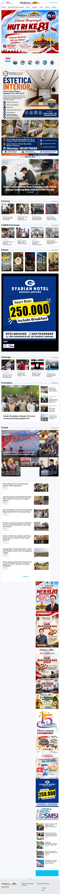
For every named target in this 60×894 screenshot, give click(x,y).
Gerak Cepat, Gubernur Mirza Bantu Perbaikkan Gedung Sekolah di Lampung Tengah (53, 390)
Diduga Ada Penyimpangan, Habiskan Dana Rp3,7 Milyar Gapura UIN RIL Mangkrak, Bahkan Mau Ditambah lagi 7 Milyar (51, 844)
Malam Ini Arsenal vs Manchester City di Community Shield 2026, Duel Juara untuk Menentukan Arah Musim (8, 376)
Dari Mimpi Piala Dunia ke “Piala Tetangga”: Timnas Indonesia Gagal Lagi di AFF (22, 374)
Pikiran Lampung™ (5, 887)
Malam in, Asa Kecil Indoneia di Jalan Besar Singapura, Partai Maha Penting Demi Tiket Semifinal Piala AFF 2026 (37, 374)
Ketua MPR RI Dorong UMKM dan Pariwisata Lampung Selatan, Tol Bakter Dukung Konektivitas (8, 243)
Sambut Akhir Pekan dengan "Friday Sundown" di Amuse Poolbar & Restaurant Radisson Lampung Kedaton (41, 268)
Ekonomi (20, 239)
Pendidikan (34, 7)
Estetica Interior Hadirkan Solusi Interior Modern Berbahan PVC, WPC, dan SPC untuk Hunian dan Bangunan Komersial (6, 268)
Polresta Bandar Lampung (30, 184)
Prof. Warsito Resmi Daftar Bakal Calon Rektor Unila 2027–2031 (52, 410)
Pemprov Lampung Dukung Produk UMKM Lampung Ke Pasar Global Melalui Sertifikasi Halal (22, 242)
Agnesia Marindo (52, 239)
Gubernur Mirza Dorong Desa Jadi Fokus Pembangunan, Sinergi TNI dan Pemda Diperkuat (17, 538)
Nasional (47, 7)
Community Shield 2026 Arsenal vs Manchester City (8, 372)
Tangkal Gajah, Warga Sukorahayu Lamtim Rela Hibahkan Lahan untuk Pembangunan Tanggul (17, 551)
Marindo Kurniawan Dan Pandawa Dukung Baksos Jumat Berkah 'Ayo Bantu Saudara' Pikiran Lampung (51, 834)
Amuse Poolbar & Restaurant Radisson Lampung (41, 263)
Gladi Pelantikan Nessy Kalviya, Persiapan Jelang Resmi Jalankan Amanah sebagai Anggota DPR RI (11, 473)
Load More (26, 576)
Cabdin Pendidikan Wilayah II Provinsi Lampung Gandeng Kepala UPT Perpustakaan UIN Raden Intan (19, 417)
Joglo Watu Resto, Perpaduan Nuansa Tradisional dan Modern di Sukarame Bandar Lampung (18, 268)
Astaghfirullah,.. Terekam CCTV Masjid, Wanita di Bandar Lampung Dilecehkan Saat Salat (51, 862)
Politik (41, 7)
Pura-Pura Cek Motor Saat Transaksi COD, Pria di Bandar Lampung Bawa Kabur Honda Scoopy (30, 188)
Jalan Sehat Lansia (50, 372)
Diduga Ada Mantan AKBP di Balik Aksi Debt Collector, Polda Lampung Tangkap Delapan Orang (51, 825)
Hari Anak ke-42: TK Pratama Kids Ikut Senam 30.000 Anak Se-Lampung (53, 417)
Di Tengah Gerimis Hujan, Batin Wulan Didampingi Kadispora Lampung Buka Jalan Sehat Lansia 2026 (51, 375)
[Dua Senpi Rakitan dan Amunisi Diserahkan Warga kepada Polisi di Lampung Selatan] (41, 513)
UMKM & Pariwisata (5, 240)
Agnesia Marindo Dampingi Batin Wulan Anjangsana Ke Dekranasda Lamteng (52, 242)
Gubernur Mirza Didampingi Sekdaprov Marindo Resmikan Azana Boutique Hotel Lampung (37, 243)
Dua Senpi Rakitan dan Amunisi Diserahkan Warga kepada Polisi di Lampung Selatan (17, 511)
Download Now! (54, 2)
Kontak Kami (43, 888)
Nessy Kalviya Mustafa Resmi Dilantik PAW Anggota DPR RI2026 (11, 469)
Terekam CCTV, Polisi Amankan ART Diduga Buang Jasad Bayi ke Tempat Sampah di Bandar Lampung (22, 218)
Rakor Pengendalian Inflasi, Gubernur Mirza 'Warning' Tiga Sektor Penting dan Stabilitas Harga (53, 268)
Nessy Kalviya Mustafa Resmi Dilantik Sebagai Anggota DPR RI (49, 456)
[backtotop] (30, 879)
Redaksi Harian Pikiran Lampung (16, 7)
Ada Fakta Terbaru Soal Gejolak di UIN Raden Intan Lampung (51, 853)
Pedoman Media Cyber (43, 883)
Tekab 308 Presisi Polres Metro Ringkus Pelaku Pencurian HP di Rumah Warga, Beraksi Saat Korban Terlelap (37, 218)
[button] (27, 192)
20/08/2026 (52, 414)
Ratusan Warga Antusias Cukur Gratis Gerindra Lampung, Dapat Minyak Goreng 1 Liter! (29, 464)
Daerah (27, 7)
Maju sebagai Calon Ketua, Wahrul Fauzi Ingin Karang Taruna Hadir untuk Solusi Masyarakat (49, 473)
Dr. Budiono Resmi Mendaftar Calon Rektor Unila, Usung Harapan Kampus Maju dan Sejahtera (53, 401)
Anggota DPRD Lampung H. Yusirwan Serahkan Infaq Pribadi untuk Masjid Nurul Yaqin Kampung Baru (19, 453)
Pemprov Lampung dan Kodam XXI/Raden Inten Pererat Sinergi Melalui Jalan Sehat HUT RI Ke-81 (17, 525)
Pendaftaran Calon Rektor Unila (53, 397)
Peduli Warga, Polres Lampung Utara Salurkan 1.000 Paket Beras (15, 485)
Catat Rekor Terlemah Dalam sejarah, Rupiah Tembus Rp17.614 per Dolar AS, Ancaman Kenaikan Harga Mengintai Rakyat (30, 268)
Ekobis (5, 265)
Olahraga (54, 7)
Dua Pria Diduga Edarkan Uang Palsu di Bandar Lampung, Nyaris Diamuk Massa (52, 218)
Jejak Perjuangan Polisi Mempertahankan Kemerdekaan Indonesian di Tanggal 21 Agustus (17, 499)
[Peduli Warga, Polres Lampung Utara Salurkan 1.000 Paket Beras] (41, 487)
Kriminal (3, 7)
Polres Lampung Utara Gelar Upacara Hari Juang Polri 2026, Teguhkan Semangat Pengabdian (17, 564)
